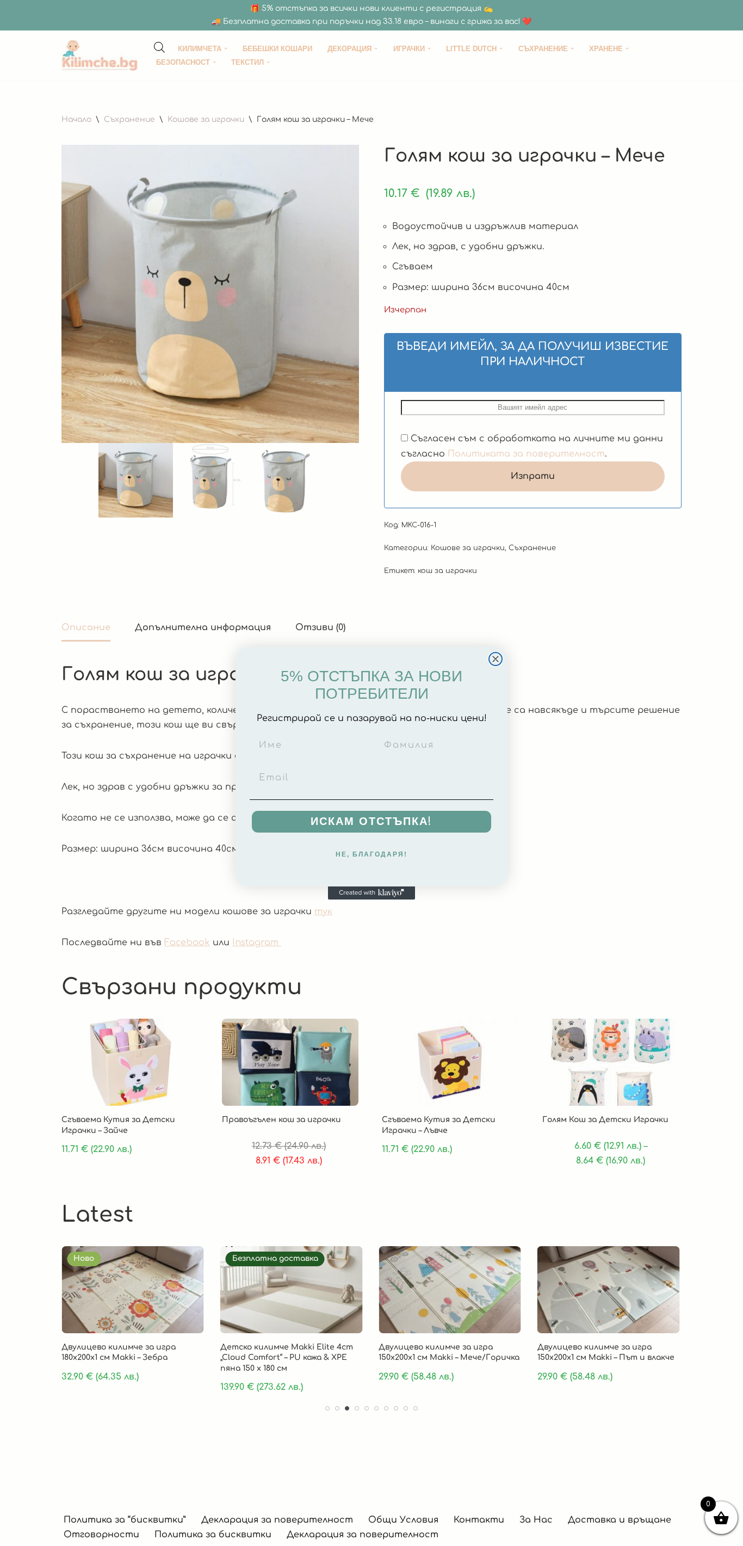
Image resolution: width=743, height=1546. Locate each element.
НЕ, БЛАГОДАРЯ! (371, 854)
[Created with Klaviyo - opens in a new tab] (371, 893)
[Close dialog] (495, 659)
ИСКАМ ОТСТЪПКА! (371, 821)
